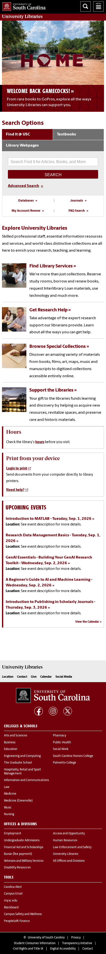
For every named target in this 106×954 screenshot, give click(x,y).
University (22, 16)
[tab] (27, 134)
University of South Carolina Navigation (98, 6)
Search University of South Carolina (85, 6)
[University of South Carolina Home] (23, 5)
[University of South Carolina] (53, 695)
